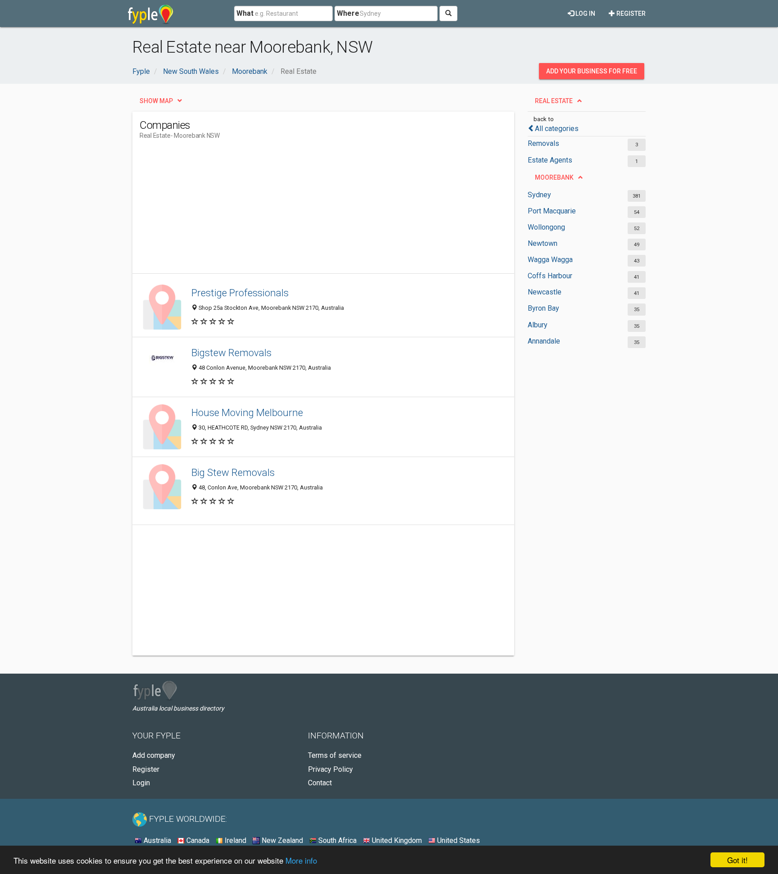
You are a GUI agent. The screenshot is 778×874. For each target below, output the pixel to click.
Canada (197, 840)
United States (457, 840)
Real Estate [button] (554, 100)
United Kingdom (396, 840)
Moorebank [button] (554, 177)
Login (141, 783)
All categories (557, 128)
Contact (320, 783)
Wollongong (546, 227)
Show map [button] (156, 100)
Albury (537, 325)
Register (630, 13)
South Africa (337, 840)
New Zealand (281, 840)
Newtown (542, 243)
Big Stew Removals (233, 472)
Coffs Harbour (550, 276)
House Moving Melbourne (247, 412)
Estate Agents (550, 160)
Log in (584, 13)
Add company (153, 755)
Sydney (539, 194)
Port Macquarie (552, 211)
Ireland (234, 840)
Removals (543, 143)
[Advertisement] (303, 210)
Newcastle (544, 292)
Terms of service (335, 755)
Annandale (544, 341)
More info (301, 860)
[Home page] (151, 13)
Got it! (737, 859)
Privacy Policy (330, 769)
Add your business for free (591, 71)
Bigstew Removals (231, 352)
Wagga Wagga (550, 259)
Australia (156, 840)
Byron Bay (543, 308)
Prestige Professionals (240, 293)
